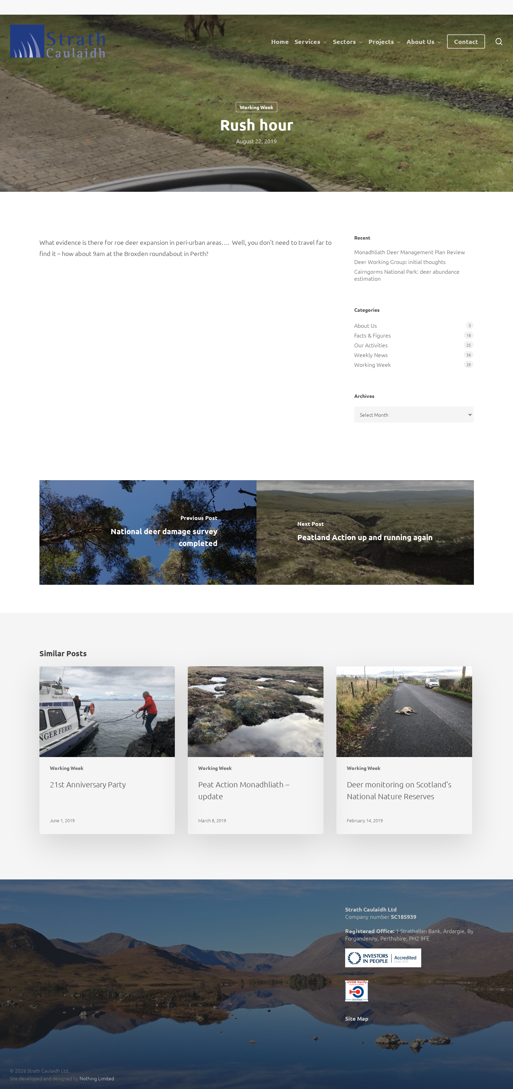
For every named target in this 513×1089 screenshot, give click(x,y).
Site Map (357, 1018)
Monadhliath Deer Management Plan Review (409, 251)
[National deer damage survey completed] (148, 532)
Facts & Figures (372, 335)
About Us (365, 325)
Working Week (256, 107)
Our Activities (371, 344)
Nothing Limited (97, 1078)
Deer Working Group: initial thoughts (400, 261)
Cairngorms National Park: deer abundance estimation (407, 275)
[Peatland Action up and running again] (365, 532)
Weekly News (371, 354)
